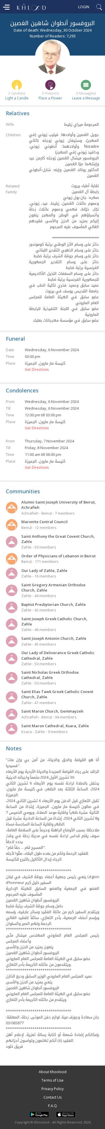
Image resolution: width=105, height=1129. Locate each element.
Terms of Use (52, 1080)
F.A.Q (52, 1105)
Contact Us (52, 1097)
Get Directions (37, 369)
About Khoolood (52, 1071)
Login (83, 6)
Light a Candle (17, 98)
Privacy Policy (52, 1088)
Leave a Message (86, 98)
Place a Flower (50, 98)
